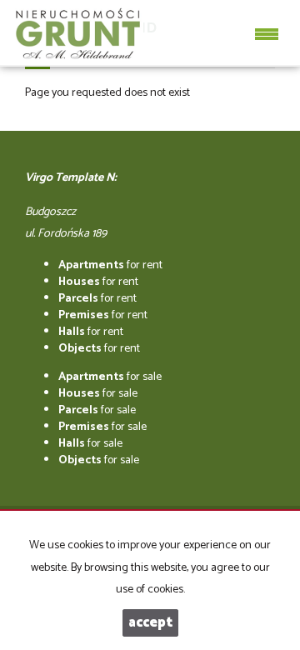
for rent (110, 265)
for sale (110, 377)
